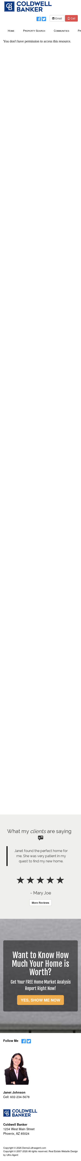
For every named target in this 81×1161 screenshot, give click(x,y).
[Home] (28, 6)
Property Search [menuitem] (34, 30)
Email (58, 18)
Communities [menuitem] (61, 30)
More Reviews (40, 903)
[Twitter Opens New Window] (43, 18)
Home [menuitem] (11, 30)
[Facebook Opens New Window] (38, 18)
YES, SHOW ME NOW (40, 1000)
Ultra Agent (12, 1154)
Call (72, 18)
